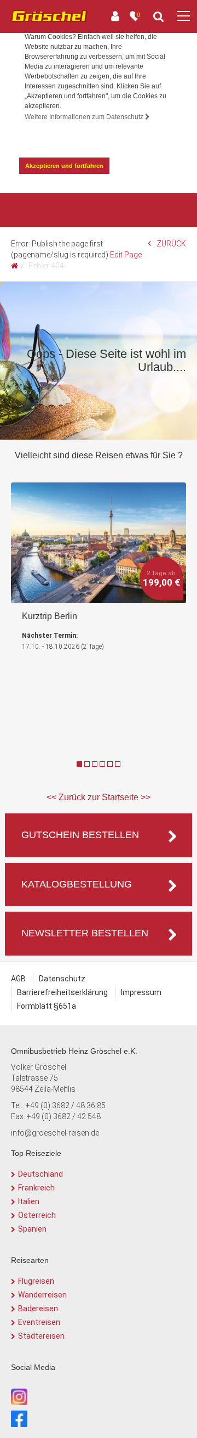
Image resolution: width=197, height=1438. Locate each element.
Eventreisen (39, 1322)
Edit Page (126, 254)
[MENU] (183, 16)
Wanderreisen (42, 1294)
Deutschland (40, 1174)
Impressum (141, 992)
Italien (28, 1201)
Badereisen (38, 1308)
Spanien (32, 1228)
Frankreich (36, 1187)
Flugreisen (36, 1281)
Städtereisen (41, 1336)
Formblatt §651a (46, 1006)
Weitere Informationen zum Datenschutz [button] (85, 117)
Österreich (37, 1215)
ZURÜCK (171, 243)
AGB (18, 978)
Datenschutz (62, 978)
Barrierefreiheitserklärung (62, 992)
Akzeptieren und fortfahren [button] (64, 165)
